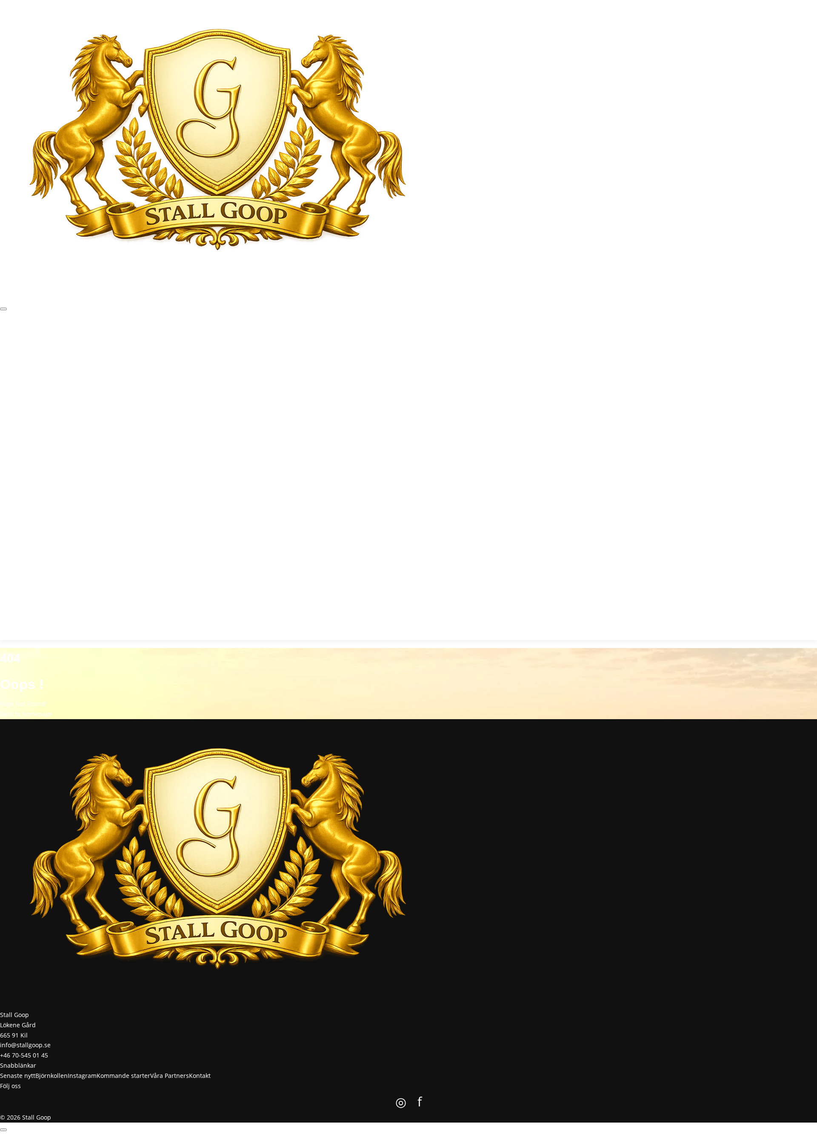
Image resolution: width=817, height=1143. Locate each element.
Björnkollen (68, 338)
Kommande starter (144, 338)
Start (7, 338)
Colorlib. (453, 1137)
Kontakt (223, 338)
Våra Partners (191, 338)
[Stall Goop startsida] (218, 144)
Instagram (100, 338)
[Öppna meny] (3, 309)
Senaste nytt (33, 338)
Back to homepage (26, 714)
